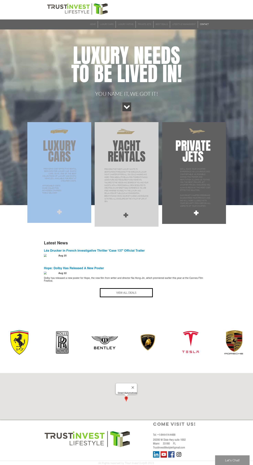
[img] (19, 342)
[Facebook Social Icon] (171, 454)
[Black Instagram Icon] (179, 454)
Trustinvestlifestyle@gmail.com (169, 447)
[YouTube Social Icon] (164, 454)
